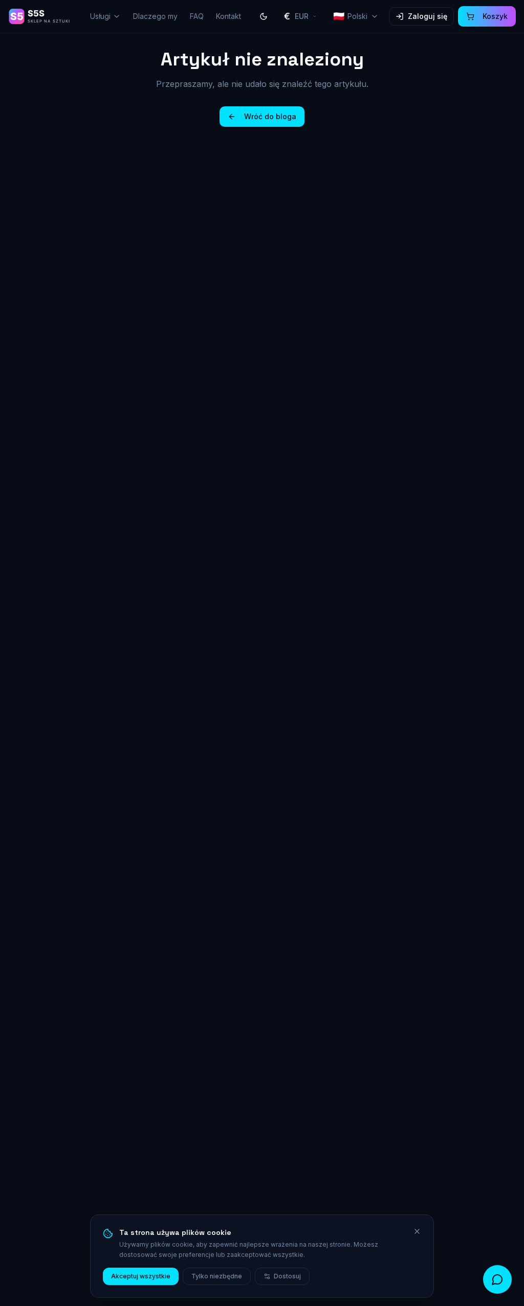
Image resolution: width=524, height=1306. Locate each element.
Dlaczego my (155, 16)
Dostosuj (287, 1276)
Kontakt (228, 16)
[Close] (417, 1231)
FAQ (197, 16)
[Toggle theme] (263, 16)
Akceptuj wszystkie (140, 1276)
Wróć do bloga (270, 116)
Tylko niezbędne (216, 1276)
